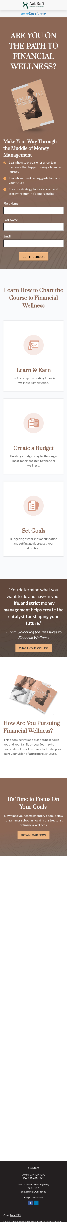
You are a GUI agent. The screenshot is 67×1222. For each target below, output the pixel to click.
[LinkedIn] (36, 1203)
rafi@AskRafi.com (33, 1197)
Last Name (10, 220)
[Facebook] (30, 1203)
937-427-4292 (37, 1174)
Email (7, 236)
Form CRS (15, 1215)
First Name (10, 203)
